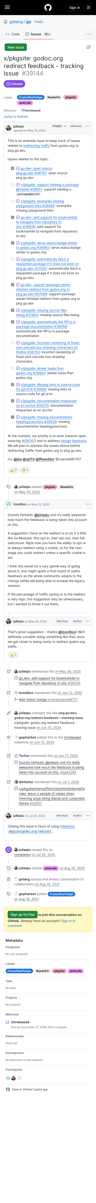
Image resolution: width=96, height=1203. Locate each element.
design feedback (74, 441)
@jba (18, 459)
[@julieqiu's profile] (8, 128)
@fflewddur (45, 459)
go (28, 21)
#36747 (29, 441)
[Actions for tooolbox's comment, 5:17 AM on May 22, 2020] (88, 504)
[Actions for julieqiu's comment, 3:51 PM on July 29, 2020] (88, 815)
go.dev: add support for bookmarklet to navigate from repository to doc (46, 222)
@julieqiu (41, 515)
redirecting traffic (36, 145)
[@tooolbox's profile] (8, 504)
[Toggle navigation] (7, 7)
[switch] (13, 470)
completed (22, 854)
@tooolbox (67, 632)
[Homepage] (48, 7)
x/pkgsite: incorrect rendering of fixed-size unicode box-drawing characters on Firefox (48, 347)
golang (16, 21)
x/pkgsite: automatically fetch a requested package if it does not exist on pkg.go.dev (47, 263)
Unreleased (72, 737)
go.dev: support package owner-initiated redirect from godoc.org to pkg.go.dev (43, 289)
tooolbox (20, 504)
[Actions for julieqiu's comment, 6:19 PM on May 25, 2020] (88, 621)
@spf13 (29, 459)
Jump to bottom (16, 116)
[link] (22, 486)
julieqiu (18, 126)
